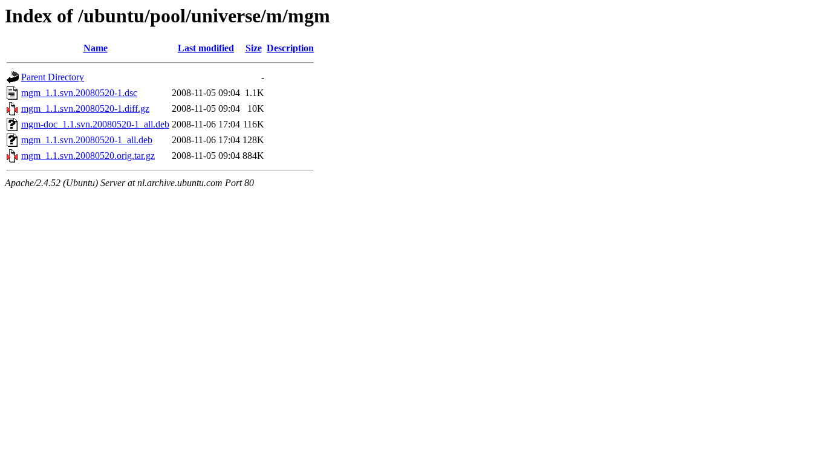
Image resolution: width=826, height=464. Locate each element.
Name (95, 48)
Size (254, 48)
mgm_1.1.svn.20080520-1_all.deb (86, 140)
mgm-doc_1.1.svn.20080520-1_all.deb (95, 124)
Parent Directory (52, 77)
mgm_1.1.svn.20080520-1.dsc (79, 93)
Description (290, 48)
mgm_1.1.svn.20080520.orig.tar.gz (88, 155)
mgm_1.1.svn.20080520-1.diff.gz (85, 108)
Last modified (206, 48)
